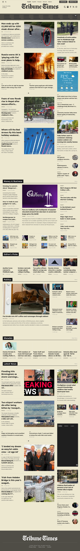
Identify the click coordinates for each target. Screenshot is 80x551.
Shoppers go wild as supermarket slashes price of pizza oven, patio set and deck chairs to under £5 (14, 244)
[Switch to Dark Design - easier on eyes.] (65, 7)
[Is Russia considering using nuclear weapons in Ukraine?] (70, 262)
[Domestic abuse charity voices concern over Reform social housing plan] (57, 287)
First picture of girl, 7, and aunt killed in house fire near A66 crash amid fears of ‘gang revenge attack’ (41, 434)
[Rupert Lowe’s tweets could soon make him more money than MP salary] (71, 287)
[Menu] (3, 2)
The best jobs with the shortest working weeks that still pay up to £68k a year (68, 199)
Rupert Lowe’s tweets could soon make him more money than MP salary (71, 293)
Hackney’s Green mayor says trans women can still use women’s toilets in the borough (71, 310)
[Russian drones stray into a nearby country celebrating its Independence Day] (55, 262)
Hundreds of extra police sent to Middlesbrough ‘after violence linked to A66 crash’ (66, 40)
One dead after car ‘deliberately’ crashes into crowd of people (7, 387)
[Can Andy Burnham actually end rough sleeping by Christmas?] (71, 322)
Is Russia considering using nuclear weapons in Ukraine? (70, 270)
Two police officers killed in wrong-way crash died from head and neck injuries (39, 270)
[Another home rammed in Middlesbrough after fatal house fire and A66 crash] (10, 262)
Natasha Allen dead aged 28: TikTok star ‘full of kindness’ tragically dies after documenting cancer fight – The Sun (70, 354)
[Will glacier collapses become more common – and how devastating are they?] (75, 157)
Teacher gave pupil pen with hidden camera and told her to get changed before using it (41, 86)
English (29, 1)
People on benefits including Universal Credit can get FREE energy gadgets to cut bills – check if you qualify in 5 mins (33, 237)
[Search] (5, 2)
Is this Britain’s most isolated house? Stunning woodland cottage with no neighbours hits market (67, 208)
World (3, 62)
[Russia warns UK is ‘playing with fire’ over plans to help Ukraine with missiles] (39, 66)
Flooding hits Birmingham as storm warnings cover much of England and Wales (11, 374)
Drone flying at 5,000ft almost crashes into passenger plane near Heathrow (7, 462)
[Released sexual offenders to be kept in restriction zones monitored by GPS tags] (57, 304)
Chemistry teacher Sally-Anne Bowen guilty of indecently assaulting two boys (67, 114)
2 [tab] (28, 93)
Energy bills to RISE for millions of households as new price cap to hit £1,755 (72, 244)
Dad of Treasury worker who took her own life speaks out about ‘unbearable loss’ (64, 522)
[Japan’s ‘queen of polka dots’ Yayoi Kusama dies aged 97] (75, 173)
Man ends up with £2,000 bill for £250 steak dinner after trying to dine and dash (11, 26)
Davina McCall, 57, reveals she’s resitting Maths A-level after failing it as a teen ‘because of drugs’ (9, 354)
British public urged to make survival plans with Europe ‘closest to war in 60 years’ (73, 65)
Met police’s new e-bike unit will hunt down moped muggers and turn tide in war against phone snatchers (7, 418)
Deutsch (45, 1)
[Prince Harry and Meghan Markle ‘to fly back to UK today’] (75, 505)
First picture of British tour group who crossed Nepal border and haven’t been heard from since (61, 65)
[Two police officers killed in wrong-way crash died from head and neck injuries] (40, 262)
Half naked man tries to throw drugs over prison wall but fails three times (67, 97)
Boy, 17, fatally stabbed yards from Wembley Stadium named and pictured (7, 70)
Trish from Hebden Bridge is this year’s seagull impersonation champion (11, 480)
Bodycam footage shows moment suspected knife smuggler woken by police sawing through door (61, 413)
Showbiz (5, 358)
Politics (59, 102)
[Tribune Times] (40, 7)
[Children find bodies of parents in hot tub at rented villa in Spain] (67, 476)
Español (34, 1)
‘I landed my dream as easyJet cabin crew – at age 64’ (11, 449)
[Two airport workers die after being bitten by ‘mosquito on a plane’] (39, 414)
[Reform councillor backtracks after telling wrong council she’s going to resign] (57, 322)
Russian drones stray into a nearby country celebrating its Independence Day (55, 270)
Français (39, 1)
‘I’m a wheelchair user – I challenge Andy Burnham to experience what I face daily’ (67, 105)
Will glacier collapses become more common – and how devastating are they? (64, 158)
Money (4, 190)
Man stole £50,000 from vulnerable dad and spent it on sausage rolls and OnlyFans (73, 413)
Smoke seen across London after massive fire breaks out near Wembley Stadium (7, 39)
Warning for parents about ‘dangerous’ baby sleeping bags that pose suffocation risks (11, 187)
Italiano (50, 1)
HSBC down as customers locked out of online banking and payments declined (72, 237)
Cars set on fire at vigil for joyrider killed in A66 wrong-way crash (12, 86)
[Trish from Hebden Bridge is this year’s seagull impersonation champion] (39, 489)
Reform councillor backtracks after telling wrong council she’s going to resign (57, 328)
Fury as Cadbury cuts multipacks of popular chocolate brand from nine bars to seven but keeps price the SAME (39, 212)
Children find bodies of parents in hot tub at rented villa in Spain (65, 487)
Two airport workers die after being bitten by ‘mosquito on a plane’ (11, 405)
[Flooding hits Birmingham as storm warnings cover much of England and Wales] (39, 383)
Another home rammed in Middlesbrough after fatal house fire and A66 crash (9, 270)
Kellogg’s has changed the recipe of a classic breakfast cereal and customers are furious (34, 244)
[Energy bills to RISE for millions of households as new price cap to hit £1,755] (64, 245)
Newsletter (73, 1)
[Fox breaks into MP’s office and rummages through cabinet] (26, 299)
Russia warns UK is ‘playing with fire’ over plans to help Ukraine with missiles (10, 57)
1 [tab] (27, 93)
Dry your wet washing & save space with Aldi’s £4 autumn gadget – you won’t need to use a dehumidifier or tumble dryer (53, 244)
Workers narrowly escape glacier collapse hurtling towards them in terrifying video (24, 270)
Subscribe (63, 1)
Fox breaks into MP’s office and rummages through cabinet (25, 316)
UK (2, 31)
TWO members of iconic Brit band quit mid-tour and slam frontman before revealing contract (25, 354)
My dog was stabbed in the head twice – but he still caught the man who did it (7, 114)
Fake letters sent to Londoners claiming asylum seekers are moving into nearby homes (67, 139)
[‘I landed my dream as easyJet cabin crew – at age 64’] (39, 458)
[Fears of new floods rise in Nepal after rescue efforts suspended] (39, 110)
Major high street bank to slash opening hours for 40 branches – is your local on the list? (68, 218)
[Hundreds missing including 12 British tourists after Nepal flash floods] (75, 513)
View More (74, 338)
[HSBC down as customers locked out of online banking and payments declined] (64, 238)
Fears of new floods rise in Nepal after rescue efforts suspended (11, 101)
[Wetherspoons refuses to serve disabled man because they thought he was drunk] (75, 165)
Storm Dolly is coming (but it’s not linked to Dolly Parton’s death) (7, 493)
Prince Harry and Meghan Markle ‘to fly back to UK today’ (63, 506)
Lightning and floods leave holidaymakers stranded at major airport (7, 145)
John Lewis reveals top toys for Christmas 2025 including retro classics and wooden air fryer (67, 227)
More (76, 181)
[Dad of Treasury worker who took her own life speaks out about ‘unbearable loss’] (75, 521)
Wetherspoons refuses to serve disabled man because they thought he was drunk (62, 166)
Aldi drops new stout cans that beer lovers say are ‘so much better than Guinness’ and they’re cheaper (14, 237)
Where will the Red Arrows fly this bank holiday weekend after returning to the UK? (11, 132)
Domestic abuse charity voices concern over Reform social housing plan (57, 293)
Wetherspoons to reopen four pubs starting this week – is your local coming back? (11, 218)
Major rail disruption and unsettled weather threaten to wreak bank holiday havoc (12, 434)
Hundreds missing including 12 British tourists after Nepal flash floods (63, 514)
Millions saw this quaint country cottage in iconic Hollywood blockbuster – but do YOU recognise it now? (53, 237)
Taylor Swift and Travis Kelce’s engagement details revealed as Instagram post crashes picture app (40, 354)
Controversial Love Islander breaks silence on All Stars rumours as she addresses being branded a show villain (54, 354)
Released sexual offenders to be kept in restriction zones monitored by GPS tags (57, 310)
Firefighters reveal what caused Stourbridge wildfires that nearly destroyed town (66, 388)
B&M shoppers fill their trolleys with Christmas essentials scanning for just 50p (68, 189)
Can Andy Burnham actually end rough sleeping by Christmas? (71, 328)
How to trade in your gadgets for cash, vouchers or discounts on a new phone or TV (11, 203)
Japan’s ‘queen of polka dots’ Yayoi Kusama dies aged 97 (63, 175)
